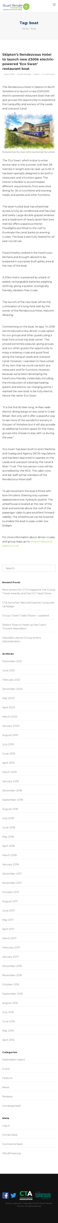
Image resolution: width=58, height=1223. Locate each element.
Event (6, 1068)
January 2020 (10, 725)
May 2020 (8, 698)
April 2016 (8, 1039)
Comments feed (12, 1144)
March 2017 (9, 938)
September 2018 (12, 799)
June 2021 (8, 670)
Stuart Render (24, 74)
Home (25, 28)
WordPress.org (11, 1153)
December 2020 (12, 689)
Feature (7, 1078)
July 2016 (8, 1012)
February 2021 (11, 679)
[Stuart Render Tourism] (16, 7)
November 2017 (12, 882)
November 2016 (12, 975)
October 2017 (10, 892)
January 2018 (10, 864)
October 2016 (10, 984)
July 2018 (8, 818)
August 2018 (10, 809)
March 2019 (9, 772)
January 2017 (10, 956)
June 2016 (8, 1021)
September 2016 (12, 993)
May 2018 (8, 836)
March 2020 (9, 716)
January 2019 (10, 781)
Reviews (7, 1096)
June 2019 (8, 753)
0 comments (48, 74)
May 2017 (8, 919)
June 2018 (8, 827)
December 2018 (12, 790)
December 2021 (12, 661)
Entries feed (9, 1134)
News (36, 74)
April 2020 (8, 707)
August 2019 (10, 735)
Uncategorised (11, 1105)
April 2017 (8, 929)
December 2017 (12, 873)
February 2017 (11, 947)
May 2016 (8, 1030)
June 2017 (8, 910)
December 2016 (12, 966)
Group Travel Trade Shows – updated (25, 615)
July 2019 (8, 744)
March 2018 (9, 855)
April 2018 (8, 846)
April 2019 (8, 762)
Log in (6, 1125)
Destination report (13, 1059)
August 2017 (10, 901)
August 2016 (10, 1003)
